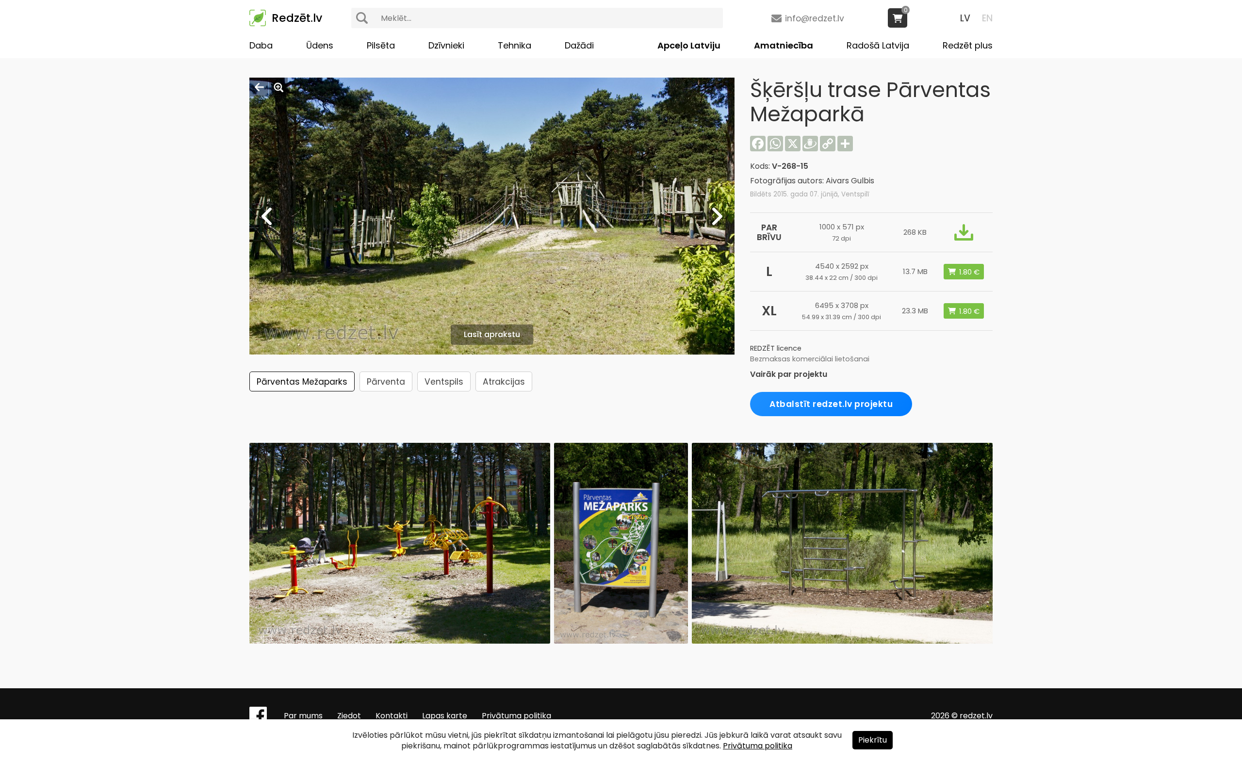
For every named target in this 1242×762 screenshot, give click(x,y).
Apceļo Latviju (688, 45)
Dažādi (579, 45)
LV (965, 18)
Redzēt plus (968, 45)
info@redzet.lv (814, 18)
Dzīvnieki (446, 45)
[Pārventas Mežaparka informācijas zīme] (621, 641)
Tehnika (514, 45)
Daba (261, 45)
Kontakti (392, 715)
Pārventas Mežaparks (302, 382)
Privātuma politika (516, 715)
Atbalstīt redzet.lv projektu (831, 404)
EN (987, 18)
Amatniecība (783, 45)
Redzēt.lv (297, 18)
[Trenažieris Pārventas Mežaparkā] (842, 641)
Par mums (303, 715)
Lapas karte (444, 715)
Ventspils (444, 382)
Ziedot (349, 715)
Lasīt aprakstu (492, 334)
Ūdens (319, 45)
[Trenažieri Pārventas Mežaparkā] (399, 641)
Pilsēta (381, 45)
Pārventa (386, 382)
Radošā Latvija (878, 45)
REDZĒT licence (775, 348)
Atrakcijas (504, 382)
